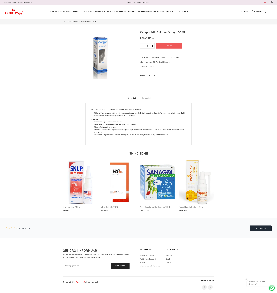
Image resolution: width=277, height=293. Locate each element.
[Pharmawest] (13, 11)
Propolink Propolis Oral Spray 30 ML (191, 207)
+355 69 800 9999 (10, 2)
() (258, 12)
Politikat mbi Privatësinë (148, 259)
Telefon (168, 262)
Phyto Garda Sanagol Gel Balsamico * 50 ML (155, 207)
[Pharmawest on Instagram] (210, 287)
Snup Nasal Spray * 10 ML (71, 207)
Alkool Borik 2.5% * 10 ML (109, 207)
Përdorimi (146, 98)
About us (169, 256)
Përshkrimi (131, 98)
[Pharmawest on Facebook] (204, 287)
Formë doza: (144, 66)
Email (168, 259)
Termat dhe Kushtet (147, 256)
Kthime (142, 262)
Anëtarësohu (120, 266)
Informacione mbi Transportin (150, 266)
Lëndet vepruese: (146, 62)
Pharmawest (80, 282)
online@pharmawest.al (25, 2)
